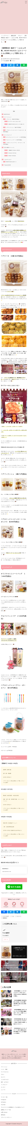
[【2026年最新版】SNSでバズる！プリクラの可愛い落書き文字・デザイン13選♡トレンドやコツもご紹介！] (6, 1012)
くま (12, 916)
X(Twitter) (3, 1102)
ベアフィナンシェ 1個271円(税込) (12, 127)
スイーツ (18, 916)
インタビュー (4, 1084)
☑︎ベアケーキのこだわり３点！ (13, 121)
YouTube (3, 1104)
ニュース (3, 1089)
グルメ (13, 60)
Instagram (3, 1099)
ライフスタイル (4, 1071)
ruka (5, 1035)
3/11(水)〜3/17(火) (10, 153)
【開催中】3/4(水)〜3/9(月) (12, 150)
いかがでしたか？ (6, 159)
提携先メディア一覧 (6, 1109)
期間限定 (5, 918)
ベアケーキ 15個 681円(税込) (11, 119)
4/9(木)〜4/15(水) (10, 155)
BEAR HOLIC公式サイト (10, 161)
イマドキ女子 (6, 916)
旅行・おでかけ (4, 1082)
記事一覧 (6, 939)
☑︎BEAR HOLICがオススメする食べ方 (14, 124)
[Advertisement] (14, 19)
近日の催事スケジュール (8, 147)
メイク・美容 (4, 1069)
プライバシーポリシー (6, 1117)
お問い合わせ (4, 1112)
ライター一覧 (4, 1097)
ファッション (4, 1066)
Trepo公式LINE (6, 165)
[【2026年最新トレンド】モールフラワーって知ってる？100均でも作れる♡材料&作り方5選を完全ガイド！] (6, 993)
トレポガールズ (4, 1079)
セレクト (3, 1077)
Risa (5, 998)
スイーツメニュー (6, 117)
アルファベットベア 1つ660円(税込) (13, 139)
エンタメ (3, 1087)
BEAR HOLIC (6, 114)
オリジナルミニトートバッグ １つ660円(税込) (15, 137)
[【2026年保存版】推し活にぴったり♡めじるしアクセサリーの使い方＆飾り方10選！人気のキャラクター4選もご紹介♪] (6, 1021)
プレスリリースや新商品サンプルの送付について (12, 1107)
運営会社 (3, 1114)
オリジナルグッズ (6, 135)
